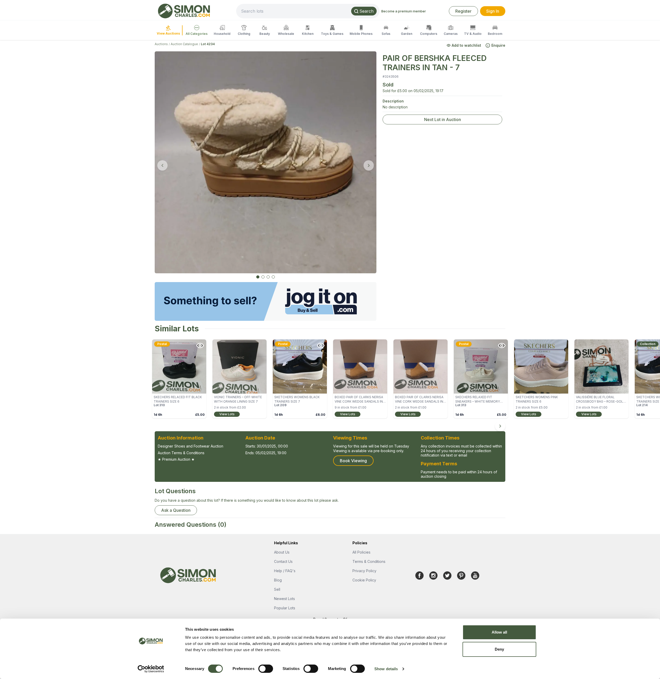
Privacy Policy (364, 571)
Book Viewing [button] (353, 460)
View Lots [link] (227, 414)
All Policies (361, 552)
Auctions (161, 44)
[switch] (265, 669)
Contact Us (283, 561)
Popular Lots (284, 608)
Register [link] (463, 11)
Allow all (499, 632)
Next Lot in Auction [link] (442, 119)
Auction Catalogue (184, 44)
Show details (386, 669)
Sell (277, 589)
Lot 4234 (208, 44)
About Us (282, 552)
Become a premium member (403, 11)
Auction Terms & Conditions (181, 453)
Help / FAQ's (284, 571)
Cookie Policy (364, 580)
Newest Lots (284, 598)
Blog (278, 580)
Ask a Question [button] (176, 510)
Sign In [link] (492, 11)
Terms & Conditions (368, 561)
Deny (499, 649)
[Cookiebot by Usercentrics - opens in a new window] (151, 669)
